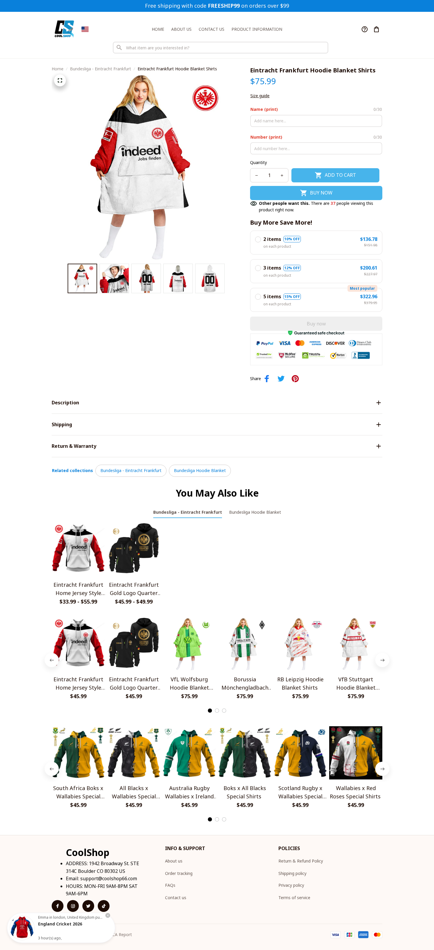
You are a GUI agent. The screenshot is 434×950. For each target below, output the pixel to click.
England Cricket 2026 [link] (60, 924)
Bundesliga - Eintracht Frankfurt (100, 69)
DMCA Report (118, 934)
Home (57, 69)
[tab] (210, 710)
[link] (22, 927)
